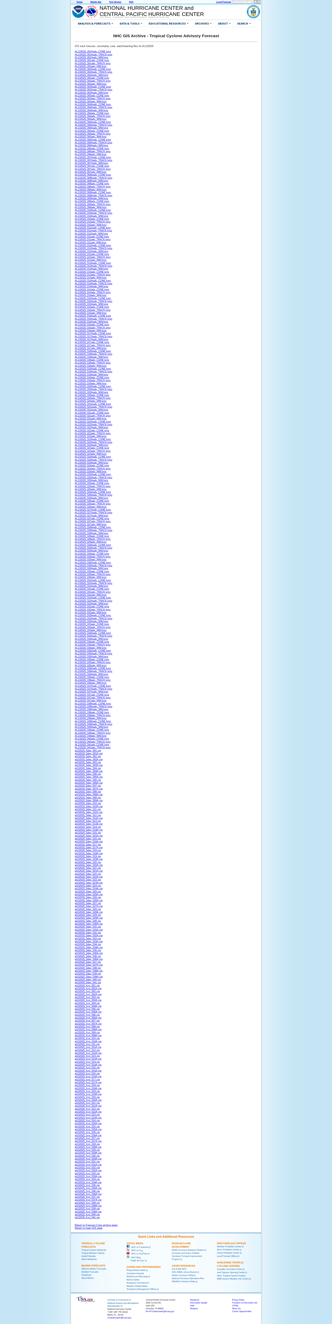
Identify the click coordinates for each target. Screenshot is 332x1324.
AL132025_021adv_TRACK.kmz (93, 415)
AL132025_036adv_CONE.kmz (92, 677)
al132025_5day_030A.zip (89, 923)
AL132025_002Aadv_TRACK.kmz (93, 72)
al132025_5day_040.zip (88, 979)
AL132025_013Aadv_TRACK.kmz (93, 265)
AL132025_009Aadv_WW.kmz (91, 198)
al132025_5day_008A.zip (89, 794)
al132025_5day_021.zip (88, 868)
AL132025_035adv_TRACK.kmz (93, 662)
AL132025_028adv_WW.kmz (91, 541)
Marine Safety (133, 1279)
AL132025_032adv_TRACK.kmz (93, 609)
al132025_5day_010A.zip (89, 806)
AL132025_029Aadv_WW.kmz (91, 550)
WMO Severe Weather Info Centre (233, 1278)
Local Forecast (223, 2)
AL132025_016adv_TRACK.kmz (93, 327)
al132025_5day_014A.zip (89, 829)
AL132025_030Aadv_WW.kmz (91, 568)
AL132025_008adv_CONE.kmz (92, 183)
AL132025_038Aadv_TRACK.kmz (93, 706)
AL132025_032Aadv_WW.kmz (91, 603)
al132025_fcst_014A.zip (88, 1064)
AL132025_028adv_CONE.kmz (92, 536)
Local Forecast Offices (227, 1256)
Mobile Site (95, 2)
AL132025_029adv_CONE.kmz (92, 553)
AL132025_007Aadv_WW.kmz (91, 163)
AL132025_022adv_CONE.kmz (92, 430)
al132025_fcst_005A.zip (88, 1011)
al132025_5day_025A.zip (89, 894)
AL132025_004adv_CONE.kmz (92, 113)
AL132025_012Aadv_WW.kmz (91, 251)
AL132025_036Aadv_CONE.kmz (93, 668)
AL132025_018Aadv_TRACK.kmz (93, 354)
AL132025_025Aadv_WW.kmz (91, 480)
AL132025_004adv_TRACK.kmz (93, 116)
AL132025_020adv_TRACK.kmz (93, 398)
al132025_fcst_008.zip (87, 1026)
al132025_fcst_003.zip (87, 997)
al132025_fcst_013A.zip (88, 1058)
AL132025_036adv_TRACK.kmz (93, 680)
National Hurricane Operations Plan (188, 1278)
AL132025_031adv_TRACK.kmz (93, 592)
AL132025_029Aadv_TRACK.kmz (93, 547)
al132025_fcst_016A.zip (88, 1076)
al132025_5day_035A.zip (89, 953)
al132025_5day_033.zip (88, 938)
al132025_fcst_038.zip (87, 1202)
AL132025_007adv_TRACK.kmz (93, 169)
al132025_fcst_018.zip (87, 1085)
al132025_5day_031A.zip (89, 929)
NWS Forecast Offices (231, 1243)
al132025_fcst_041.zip (87, 1217)
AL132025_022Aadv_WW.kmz (91, 427)
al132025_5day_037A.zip (89, 964)
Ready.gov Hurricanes (137, 1282)
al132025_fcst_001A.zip (88, 988)
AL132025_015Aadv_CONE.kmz (93, 298)
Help (192, 1305)
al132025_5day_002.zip (88, 756)
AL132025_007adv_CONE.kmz (92, 166)
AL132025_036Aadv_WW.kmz (91, 674)
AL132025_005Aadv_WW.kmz (91, 127)
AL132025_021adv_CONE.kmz (92, 412)
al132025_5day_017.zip (88, 844)
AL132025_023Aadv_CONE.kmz (93, 439)
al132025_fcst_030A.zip (88, 1158)
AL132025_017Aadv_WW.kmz (91, 339)
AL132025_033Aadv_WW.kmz (91, 621)
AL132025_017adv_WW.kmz (91, 348)
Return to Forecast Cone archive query (96, 1225)
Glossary (194, 1308)
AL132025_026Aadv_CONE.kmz (93, 492)
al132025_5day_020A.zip (89, 865)
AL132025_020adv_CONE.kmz (92, 395)
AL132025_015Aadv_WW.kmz (91, 304)
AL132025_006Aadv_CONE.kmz (93, 139)
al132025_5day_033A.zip (89, 941)
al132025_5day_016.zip (88, 838)
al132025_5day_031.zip (88, 926)
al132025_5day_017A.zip (89, 847)
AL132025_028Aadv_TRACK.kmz (93, 530)
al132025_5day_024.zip (88, 885)
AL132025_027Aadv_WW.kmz (91, 515)
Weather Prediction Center (229, 1246)
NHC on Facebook (138, 1247)
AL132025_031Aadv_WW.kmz (91, 586)
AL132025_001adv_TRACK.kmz (93, 63)
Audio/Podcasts (88, 1256)
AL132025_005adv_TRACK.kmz (93, 133)
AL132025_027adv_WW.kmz (91, 524)
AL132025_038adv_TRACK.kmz (93, 715)
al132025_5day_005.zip (88, 774)
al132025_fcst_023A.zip (88, 1117)
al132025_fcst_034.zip (87, 1179)
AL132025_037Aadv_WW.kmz (91, 691)
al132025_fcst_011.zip (87, 1044)
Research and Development (181, 1245)
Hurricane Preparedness (144, 1267)
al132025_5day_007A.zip (89, 788)
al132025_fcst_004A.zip (88, 1006)
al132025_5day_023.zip (88, 879)
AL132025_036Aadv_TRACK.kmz (93, 671)
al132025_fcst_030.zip (87, 1155)
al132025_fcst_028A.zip (88, 1147)
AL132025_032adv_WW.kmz (91, 612)
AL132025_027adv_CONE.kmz (92, 518)
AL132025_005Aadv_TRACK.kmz (93, 125)
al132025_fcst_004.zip (87, 1003)
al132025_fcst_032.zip (87, 1167)
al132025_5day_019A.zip (89, 859)
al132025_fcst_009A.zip (88, 1035)
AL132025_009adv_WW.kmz (91, 207)
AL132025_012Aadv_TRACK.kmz (93, 248)
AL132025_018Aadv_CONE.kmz (93, 351)
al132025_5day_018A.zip (89, 853)
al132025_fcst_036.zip (87, 1191)
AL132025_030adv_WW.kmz (91, 577)
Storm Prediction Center (228, 1249)
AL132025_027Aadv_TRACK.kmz (93, 512)
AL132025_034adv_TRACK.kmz (93, 644)
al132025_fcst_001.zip (87, 985)
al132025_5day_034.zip (88, 944)
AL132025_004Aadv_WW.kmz (91, 110)
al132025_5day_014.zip (88, 827)
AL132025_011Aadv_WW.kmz (91, 233)
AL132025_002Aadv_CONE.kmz (93, 69)
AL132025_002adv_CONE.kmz (92, 78)
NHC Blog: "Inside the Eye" (135, 1259)
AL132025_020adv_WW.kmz (91, 401)
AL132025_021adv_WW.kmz (91, 418)
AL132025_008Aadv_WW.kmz (91, 180)
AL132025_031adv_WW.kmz (91, 594)
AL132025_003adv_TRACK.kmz (93, 98)
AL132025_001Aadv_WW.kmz (91, 57)
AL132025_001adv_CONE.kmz (92, 60)
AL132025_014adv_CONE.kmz (92, 289)
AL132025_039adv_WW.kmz (91, 735)
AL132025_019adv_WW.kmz (91, 383)
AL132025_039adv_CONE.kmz (92, 729)
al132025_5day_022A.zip (89, 876)
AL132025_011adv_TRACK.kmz (92, 239)
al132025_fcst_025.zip (87, 1126)
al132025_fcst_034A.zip (88, 1182)
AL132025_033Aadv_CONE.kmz (93, 615)
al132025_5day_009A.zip (89, 800)
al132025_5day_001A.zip (89, 753)
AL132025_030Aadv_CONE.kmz (93, 562)
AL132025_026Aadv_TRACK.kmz (93, 495)
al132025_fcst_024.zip (87, 1120)
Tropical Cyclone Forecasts (93, 1245)
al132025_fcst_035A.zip (88, 1188)
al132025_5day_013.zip (88, 821)
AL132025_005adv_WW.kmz (91, 136)
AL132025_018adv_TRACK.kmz (93, 362)
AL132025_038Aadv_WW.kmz (91, 709)
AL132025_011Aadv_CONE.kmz (93, 227)
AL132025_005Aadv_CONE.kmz (93, 122)
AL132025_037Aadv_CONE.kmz (93, 686)
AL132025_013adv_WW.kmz (91, 277)
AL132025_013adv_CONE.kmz (92, 271)
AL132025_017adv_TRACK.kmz (93, 345)
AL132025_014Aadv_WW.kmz (91, 286)
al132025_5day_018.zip (88, 850)
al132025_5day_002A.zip (89, 759)
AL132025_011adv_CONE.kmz (92, 236)
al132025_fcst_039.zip (87, 1208)
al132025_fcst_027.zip (87, 1138)
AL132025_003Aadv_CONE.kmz (93, 86)
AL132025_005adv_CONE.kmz (92, 130)
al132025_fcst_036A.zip (88, 1194)
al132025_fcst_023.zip (87, 1114)
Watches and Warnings (137, 1276)
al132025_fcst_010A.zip (88, 1041)
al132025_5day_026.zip (88, 897)
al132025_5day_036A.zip (89, 959)
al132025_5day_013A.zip (89, 823)
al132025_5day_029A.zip (89, 917)
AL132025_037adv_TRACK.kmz (93, 697)
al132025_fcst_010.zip (87, 1038)
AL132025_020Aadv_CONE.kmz (93, 386)
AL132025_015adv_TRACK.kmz (93, 310)
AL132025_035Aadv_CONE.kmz (93, 650)
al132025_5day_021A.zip (89, 870)
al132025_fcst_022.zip (87, 1108)
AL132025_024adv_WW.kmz (91, 471)
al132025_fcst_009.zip (87, 1032)
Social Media (135, 1243)
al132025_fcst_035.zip (87, 1185)
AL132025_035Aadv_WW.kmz (91, 656)
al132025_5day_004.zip (88, 768)
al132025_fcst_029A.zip (88, 1152)
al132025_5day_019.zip (88, 856)
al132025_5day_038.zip (88, 967)
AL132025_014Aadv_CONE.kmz (93, 280)
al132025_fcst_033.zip (87, 1173)
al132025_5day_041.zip (88, 982)
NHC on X (135, 1250)
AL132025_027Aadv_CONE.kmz (93, 509)
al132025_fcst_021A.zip (88, 1105)
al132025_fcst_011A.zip (88, 1047)
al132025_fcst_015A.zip (88, 1070)
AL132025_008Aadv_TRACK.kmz (93, 177)
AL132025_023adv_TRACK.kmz (93, 451)
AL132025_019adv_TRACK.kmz (93, 380)
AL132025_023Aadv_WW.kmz (91, 445)
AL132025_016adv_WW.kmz (91, 330)
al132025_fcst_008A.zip (88, 1029)
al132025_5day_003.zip (88, 762)
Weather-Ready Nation (137, 1285)
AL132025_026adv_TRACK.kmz (93, 503)
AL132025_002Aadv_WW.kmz (91, 75)
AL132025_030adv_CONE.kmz (92, 571)
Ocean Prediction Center (228, 1252)
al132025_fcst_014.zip (87, 1061)
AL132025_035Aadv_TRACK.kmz (93, 653)
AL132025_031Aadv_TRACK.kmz (93, 583)
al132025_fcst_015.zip (87, 1067)
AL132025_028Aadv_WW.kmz (91, 533)
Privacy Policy (238, 1299)
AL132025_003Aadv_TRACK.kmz (93, 89)
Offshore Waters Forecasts (93, 1268)
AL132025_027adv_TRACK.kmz (93, 521)
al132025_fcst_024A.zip (88, 1123)
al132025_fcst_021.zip (87, 1103)
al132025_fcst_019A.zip (88, 1094)
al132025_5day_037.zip (88, 962)
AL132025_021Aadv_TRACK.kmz (93, 406)
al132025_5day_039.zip (88, 973)
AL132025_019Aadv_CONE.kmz (93, 368)
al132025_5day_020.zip (88, 862)
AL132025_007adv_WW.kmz (91, 172)
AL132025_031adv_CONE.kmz (92, 588)
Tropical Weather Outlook (93, 1252)
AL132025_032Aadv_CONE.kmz (93, 597)
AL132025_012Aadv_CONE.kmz (93, 245)
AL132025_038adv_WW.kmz (91, 718)
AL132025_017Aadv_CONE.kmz (93, 333)
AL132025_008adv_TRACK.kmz (93, 186)
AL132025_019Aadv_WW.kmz (91, 374)
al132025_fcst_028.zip (87, 1144)
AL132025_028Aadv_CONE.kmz (93, 527)
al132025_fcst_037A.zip (88, 1199)
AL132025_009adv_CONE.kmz (92, 201)
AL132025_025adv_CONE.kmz (92, 483)
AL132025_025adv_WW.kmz (91, 489)
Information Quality (198, 1302)
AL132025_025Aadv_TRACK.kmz (93, 477)
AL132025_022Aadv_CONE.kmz (93, 421)
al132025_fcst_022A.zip (88, 1111)
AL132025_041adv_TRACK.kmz (93, 747)
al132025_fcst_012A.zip (88, 1053)
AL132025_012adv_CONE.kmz (92, 254)
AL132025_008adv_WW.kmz (91, 189)
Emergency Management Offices (141, 1289)
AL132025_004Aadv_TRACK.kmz (93, 107)
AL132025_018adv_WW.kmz (91, 365)
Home (80, 2)
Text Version (115, 2)
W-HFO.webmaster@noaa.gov (160, 1311)
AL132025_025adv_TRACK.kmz (93, 486)
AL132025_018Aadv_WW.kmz (91, 357)
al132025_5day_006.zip (88, 780)
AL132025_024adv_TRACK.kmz (93, 468)
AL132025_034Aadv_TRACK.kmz (93, 635)
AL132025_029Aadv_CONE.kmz (93, 545)
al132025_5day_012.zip (88, 815)
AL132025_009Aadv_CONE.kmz (93, 192)
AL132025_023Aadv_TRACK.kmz (93, 442)
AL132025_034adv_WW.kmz (91, 647)
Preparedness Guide (136, 1270)
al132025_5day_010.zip (88, 803)
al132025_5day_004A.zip (89, 771)
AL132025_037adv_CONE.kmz (92, 694)
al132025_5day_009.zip (88, 797)
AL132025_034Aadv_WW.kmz (91, 639)
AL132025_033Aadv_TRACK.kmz (93, 618)
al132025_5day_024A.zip (89, 888)
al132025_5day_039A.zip (89, 976)
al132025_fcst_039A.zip (88, 1211)
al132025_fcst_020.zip (87, 1097)
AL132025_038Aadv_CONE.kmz (93, 703)
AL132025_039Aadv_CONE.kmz (93, 721)
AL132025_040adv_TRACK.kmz (93, 741)
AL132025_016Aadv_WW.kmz (91, 321)
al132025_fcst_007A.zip (88, 1023)
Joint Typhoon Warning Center (231, 1272)
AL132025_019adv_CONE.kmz (92, 377)
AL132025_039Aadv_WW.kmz (91, 727)
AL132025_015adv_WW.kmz (91, 312)
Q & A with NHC (179, 1268)
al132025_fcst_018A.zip (88, 1088)
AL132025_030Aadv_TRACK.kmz (93, 565)
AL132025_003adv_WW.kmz (91, 101)
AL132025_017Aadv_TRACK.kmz (93, 336)
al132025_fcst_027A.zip (88, 1141)
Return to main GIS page (88, 1228)
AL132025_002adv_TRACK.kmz (93, 80)
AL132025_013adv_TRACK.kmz (93, 274)
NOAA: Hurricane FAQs (182, 1275)
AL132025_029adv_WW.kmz (91, 559)
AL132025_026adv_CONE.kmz (92, 500)
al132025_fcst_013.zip (87, 1056)
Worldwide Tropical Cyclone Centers (230, 1264)
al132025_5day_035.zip (88, 950)
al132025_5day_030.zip (88, 920)
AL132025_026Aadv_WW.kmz (91, 498)
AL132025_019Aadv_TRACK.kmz (93, 371)
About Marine (87, 1277)
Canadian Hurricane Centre (229, 1269)
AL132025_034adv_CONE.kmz (92, 641)
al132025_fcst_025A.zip (88, 1129)
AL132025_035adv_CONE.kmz (92, 659)
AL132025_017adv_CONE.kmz (92, 342)
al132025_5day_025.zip (88, 891)
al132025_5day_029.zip (88, 915)
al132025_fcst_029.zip (87, 1150)
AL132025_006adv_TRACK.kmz (93, 151)
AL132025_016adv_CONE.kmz (92, 324)
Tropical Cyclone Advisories (93, 1249)
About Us (236, 1308)
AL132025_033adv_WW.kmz (91, 630)
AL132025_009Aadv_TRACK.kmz (93, 195)
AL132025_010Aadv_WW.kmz (91, 216)
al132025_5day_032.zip (88, 932)
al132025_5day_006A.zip (89, 782)
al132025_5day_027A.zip (89, 906)
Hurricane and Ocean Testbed (185, 1252)
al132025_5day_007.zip (88, 785)
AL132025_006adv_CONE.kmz (92, 148)
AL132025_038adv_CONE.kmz (92, 712)
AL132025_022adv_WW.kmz (91, 436)
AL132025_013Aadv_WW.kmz (91, 268)
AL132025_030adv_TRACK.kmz (93, 574)
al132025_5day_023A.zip (89, 882)
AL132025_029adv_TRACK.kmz (93, 556)
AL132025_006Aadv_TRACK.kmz (93, 142)
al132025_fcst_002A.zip (88, 994)
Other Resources (183, 1265)
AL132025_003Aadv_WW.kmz (91, 92)
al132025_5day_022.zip (88, 874)
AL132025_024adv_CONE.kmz (92, 465)
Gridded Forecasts (89, 1271)
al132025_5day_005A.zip (89, 776)
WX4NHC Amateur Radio (183, 1281)
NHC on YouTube (138, 1253)
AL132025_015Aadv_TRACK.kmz (93, 301)
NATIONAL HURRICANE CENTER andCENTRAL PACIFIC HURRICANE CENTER (152, 11)
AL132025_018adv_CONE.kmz (92, 359)
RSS (131, 2)
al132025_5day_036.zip (88, 956)
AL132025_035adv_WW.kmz (91, 665)
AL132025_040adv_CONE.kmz (92, 738)
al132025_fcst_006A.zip (88, 1017)
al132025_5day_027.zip (88, 903)
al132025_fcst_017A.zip (88, 1082)
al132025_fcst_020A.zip (88, 1100)
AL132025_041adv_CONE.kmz (92, 744)
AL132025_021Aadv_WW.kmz (91, 409)
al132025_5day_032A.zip (89, 935)
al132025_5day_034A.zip (89, 947)
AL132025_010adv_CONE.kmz (92, 219)
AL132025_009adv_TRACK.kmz (93, 204)
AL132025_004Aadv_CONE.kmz (93, 104)
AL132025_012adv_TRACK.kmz (93, 257)
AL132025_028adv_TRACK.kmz (93, 539)
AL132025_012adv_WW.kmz (91, 260)
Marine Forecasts (93, 1265)
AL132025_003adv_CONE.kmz (92, 95)
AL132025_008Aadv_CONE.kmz (93, 174)
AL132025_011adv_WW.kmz (90, 242)
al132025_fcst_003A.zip (88, 1000)
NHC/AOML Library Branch (184, 1271)
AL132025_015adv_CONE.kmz (92, 307)
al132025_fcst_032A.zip (88, 1170)
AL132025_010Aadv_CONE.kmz (93, 210)
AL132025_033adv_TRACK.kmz (93, 627)
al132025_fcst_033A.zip (88, 1176)
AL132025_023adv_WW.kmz (91, 453)
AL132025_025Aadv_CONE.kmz (93, 474)
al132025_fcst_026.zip (87, 1132)
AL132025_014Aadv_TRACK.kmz (93, 283)
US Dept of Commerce (117, 1299)
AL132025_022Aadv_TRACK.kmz (93, 424)
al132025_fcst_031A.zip (88, 1164)
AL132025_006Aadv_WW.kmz (91, 145)
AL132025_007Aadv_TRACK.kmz (93, 160)
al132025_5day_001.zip (88, 750)
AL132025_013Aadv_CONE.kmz (93, 263)
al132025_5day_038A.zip (89, 970)
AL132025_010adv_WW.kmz (91, 224)
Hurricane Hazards (135, 1273)
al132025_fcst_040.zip (87, 1214)
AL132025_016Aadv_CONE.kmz (93, 315)
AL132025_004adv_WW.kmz (91, 119)
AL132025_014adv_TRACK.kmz (93, 292)
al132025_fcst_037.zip (87, 1196)
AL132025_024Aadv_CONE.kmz (93, 456)
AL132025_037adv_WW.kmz (91, 700)
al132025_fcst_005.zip (87, 1009)
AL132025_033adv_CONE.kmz (92, 624)
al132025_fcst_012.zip (87, 1050)
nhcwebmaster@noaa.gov (119, 1317)
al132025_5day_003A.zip (89, 765)
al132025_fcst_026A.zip (88, 1135)
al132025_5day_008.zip (88, 791)
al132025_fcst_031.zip (87, 1161)
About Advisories (89, 1259)
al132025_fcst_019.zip (87, 1091)
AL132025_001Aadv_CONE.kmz (93, 51)
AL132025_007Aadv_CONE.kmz (93, 157)
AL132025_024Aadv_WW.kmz (91, 462)
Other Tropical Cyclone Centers (231, 1275)
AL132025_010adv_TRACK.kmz (93, 221)
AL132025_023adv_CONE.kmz (92, 448)
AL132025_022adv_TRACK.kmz (93, 433)
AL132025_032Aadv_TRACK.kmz (93, 600)
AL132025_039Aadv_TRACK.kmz (93, 724)
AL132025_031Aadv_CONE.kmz (93, 580)
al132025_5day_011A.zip (88, 812)
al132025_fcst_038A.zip (88, 1205)
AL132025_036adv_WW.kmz (91, 682)
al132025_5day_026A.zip (89, 900)
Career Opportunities (241, 1311)
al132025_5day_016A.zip (89, 841)
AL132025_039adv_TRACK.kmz (93, 733)
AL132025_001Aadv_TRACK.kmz (93, 54)
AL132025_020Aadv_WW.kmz (91, 392)
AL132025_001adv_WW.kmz (91, 66)
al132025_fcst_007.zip (87, 1020)
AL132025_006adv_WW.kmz (91, 154)
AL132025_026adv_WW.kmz (91, 506)
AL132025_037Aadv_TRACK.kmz (93, 688)
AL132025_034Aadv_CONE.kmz (93, 633)
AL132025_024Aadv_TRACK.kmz (93, 459)
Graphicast (86, 1274)
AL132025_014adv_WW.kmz (91, 295)
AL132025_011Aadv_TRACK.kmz (93, 230)
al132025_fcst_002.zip (87, 991)
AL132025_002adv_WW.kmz (91, 83)
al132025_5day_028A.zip (89, 912)
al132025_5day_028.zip (88, 909)
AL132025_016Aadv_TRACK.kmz (93, 318)
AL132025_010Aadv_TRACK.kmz (93, 213)
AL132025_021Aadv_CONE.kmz (93, 404)
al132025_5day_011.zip (88, 809)
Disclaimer (194, 1299)
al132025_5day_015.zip (88, 832)
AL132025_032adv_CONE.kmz (92, 606)
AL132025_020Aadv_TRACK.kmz (93, 389)
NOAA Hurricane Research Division (188, 1249)
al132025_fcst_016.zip (87, 1073)
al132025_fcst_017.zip (87, 1079)
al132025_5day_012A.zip (89, 818)
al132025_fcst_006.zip (87, 1014)
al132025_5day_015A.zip (89, 835)
